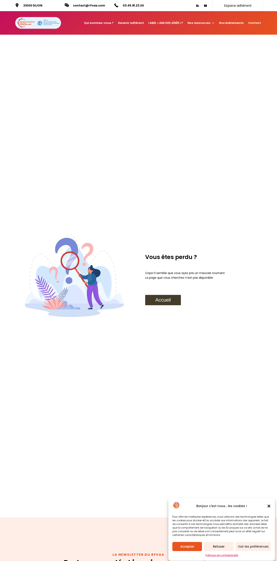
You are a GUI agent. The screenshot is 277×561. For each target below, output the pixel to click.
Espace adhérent (238, 5)
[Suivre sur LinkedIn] (197, 6)
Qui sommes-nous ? (99, 23)
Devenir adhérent (131, 23)
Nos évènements (231, 23)
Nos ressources (199, 23)
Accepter (187, 546)
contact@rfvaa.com (89, 5)
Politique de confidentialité (221, 555)
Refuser (219, 546)
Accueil (163, 300)
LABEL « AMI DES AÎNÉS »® (165, 23)
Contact (254, 23)
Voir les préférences (253, 546)
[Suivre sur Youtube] (205, 6)
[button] (269, 506)
